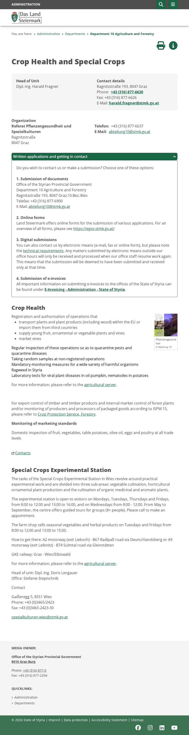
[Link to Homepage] (26, 17)
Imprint (54, 720)
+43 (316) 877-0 (34, 670)
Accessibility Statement (109, 720)
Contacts (23, 452)
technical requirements (43, 250)
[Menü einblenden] (172, 4)
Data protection (76, 720)
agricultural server (100, 384)
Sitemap (137, 720)
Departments (75, 34)
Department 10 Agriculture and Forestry (122, 34)
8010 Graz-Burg (23, 661)
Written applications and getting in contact (50, 156)
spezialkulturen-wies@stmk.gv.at (40, 617)
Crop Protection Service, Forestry (66, 414)
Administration (48, 34)
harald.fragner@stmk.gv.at (134, 103)
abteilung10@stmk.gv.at (129, 131)
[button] (160, 4)
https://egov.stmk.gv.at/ (94, 228)
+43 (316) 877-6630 (127, 91)
